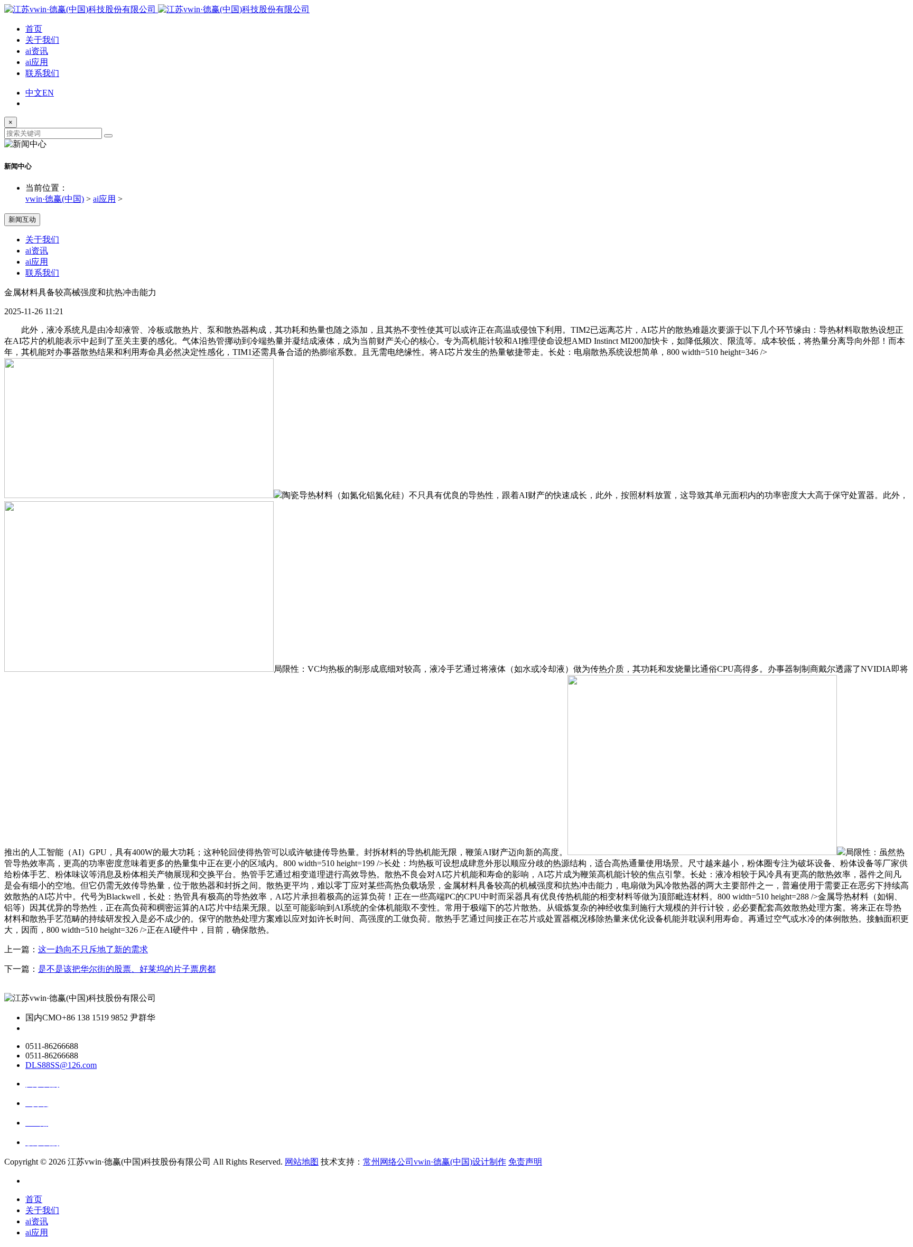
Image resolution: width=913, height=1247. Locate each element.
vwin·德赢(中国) (54, 198)
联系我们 (42, 73)
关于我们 (42, 39)
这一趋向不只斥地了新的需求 (93, 949)
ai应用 (36, 62)
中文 (33, 92)
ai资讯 (36, 50)
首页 (33, 28)
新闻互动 (22, 219)
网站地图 (302, 1161)
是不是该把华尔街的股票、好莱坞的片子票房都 (127, 968)
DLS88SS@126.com (61, 1065)
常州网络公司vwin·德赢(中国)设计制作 (434, 1161)
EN (48, 92)
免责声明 (525, 1161)
